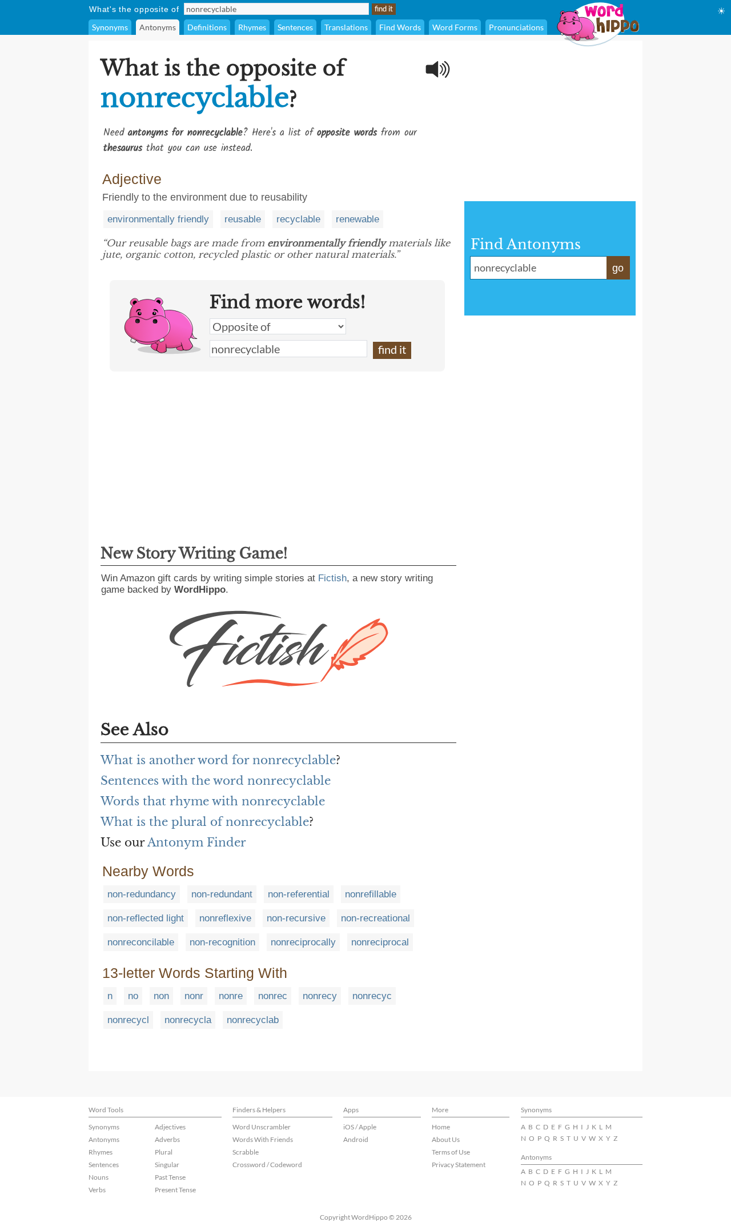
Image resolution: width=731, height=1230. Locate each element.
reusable (242, 219)
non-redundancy (141, 894)
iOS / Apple (359, 1127)
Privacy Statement (458, 1164)
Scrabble (245, 1152)
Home (441, 1127)
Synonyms (110, 27)
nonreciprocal (380, 942)
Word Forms (454, 27)
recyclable (298, 219)
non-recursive (296, 918)
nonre (231, 996)
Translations (346, 27)
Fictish (332, 578)
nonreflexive (225, 918)
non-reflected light (145, 918)
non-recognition (222, 942)
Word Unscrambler (261, 1127)
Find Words (400, 27)
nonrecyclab (253, 1020)
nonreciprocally (303, 942)
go (618, 268)
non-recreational (375, 918)
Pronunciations (516, 27)
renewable (357, 219)
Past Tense (170, 1177)
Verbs (97, 1189)
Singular (167, 1164)
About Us (446, 1139)
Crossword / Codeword (267, 1164)
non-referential (299, 894)
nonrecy (320, 996)
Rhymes (252, 27)
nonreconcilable (140, 942)
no (133, 996)
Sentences (295, 27)
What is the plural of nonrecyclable (205, 822)
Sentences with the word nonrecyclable (216, 781)
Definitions (207, 27)
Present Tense (175, 1189)
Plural (163, 1152)
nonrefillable (370, 894)
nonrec (272, 996)
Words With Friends (262, 1139)
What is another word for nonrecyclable (218, 760)
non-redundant (221, 894)
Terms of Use (451, 1152)
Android (355, 1139)
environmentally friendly (158, 219)
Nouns (99, 1177)
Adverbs (167, 1139)
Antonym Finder (196, 842)
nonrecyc (372, 996)
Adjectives (170, 1127)
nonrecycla (187, 1020)
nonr (193, 996)
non (161, 996)
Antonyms (157, 27)
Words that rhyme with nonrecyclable (213, 801)
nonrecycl (128, 1020)
